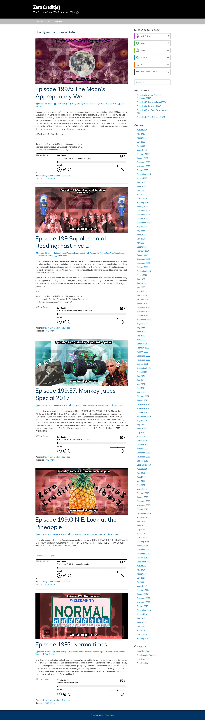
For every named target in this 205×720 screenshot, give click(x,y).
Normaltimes (119, 253)
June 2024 (141, 235)
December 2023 (143, 259)
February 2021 (143, 396)
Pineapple (101, 534)
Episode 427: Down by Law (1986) (151, 102)
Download (66, 176)
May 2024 (141, 239)
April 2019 (141, 485)
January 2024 (142, 255)
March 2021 (142, 392)
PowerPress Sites (107, 715)
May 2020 (141, 433)
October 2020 (142, 412)
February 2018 (143, 542)
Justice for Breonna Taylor (94, 652)
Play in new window (51, 176)
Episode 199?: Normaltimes (71, 644)
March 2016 (142, 634)
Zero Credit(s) (61, 104)
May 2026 (141, 142)
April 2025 (141, 194)
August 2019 (142, 469)
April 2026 (141, 146)
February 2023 (143, 299)
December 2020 (143, 404)
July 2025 (141, 182)
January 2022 (142, 352)
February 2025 (143, 202)
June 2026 (141, 138)
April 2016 (141, 630)
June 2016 (141, 622)
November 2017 (143, 554)
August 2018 (142, 517)
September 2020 (144, 416)
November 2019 (143, 457)
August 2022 (142, 324)
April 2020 (141, 437)
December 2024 (143, 211)
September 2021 (144, 368)
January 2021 (142, 400)
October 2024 (142, 219)
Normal (115, 652)
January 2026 (142, 158)
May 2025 (141, 190)
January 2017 (142, 594)
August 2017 (142, 566)
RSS (47, 179)
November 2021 (143, 360)
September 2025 (144, 174)
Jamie (91, 104)
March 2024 (142, 247)
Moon (96, 104)
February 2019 (143, 493)
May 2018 (141, 529)
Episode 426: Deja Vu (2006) (149, 106)
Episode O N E (80, 534)
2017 (73, 405)
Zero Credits (62, 256)
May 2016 (141, 626)
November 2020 (143, 408)
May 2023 (141, 287)
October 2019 (142, 461)
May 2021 (141, 384)
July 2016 (141, 618)
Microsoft (108, 652)
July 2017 (141, 570)
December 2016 (143, 598)
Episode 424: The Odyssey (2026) (151, 117)
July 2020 (141, 425)
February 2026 (143, 154)
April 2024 (141, 243)
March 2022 (142, 344)
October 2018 (142, 509)
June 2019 (141, 477)
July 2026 (141, 134)
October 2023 (142, 267)
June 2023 (141, 283)
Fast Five (109, 253)
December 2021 (143, 356)
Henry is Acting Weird (80, 104)
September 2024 (144, 223)
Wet (114, 104)
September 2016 (144, 610)
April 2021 (141, 388)
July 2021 (141, 376)
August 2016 (142, 614)
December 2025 (143, 162)
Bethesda (74, 652)
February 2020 (143, 445)
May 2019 (141, 481)
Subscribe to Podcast (56, 22)
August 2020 (142, 420)
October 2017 (142, 558)
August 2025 (142, 178)
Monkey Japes (103, 405)
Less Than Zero (143, 651)
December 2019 (143, 453)
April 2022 (141, 340)
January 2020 (142, 449)
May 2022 (141, 336)
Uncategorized (143, 659)
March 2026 (142, 150)
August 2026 (142, 130)
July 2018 (141, 521)
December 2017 (143, 550)
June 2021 (141, 380)
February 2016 (143, 638)
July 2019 (141, 473)
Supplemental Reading (64, 253)
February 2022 (143, 348)
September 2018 (144, 513)
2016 (72, 534)
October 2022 (142, 316)
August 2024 (142, 227)
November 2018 (143, 505)
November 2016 (143, 602)
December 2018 (143, 501)
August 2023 (142, 275)
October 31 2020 (105, 104)
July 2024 (141, 231)
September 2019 (144, 465)
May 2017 (141, 578)
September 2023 (144, 271)
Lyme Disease (92, 405)
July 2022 (141, 328)
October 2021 (142, 364)
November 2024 (143, 215)
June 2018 (141, 525)
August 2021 (142, 372)
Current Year (81, 405)
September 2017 (144, 562)
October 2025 (142, 170)
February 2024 (143, 251)
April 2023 (141, 291)
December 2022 (143, 307)
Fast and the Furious (97, 253)
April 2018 (141, 534)
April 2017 (141, 582)
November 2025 (143, 166)
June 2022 (141, 332)
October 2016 (142, 606)
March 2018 (142, 538)
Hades (81, 652)
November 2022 (143, 311)
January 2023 (142, 303)
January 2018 (142, 546)
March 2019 (142, 489)
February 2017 (143, 590)
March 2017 (142, 586)
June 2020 (141, 429)
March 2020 (142, 441)
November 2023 (143, 263)
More (52, 179)
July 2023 (141, 279)
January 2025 (142, 207)
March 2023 (142, 295)
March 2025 (142, 198)
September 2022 (144, 320)
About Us (39, 22)
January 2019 (142, 497)
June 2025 (141, 186)
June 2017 (141, 574)
